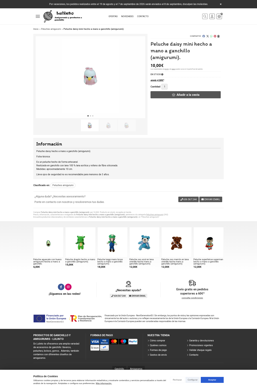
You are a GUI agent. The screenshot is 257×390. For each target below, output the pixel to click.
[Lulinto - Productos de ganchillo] (62, 16)
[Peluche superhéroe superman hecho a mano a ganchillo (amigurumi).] (209, 242)
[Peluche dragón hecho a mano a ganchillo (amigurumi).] (80, 242)
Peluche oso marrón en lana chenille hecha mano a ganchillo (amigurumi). (175, 261)
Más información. (104, 383)
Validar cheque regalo (200, 350)
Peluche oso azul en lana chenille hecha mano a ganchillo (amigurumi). (141, 261)
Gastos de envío (158, 354)
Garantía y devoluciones (201, 340)
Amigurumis (136, 368)
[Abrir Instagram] (68, 287)
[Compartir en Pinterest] (215, 36)
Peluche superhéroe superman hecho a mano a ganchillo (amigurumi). (208, 261)
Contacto (193, 354)
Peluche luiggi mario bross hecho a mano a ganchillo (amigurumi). (110, 261)
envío (166, 69)
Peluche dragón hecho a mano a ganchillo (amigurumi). (80, 260)
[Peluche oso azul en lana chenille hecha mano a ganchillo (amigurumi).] (144, 242)
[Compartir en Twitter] (207, 36)
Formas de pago (158, 350)
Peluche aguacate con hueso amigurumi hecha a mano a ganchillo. (47, 261)
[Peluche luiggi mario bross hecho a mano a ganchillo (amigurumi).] (112, 242)
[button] (88, 115)
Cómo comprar (157, 340)
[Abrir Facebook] (61, 287)
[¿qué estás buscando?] (205, 16)
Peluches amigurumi (154, 215)
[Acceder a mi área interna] (212, 16)
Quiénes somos (158, 345)
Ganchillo (119, 368)
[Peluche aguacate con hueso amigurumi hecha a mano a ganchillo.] (48, 242)
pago (173, 69)
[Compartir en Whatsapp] (211, 36)
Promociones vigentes (201, 345)
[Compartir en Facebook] (203, 36)
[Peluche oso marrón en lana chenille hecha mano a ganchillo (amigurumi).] (176, 242)
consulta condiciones (192, 298)
